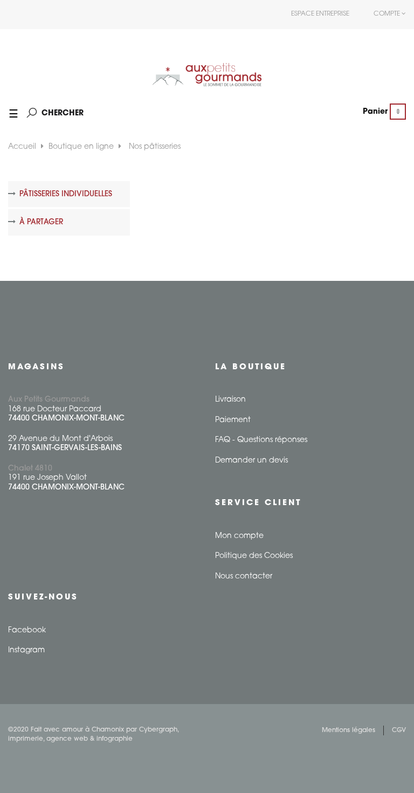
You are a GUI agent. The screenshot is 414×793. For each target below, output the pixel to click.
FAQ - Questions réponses (261, 440)
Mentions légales (348, 730)
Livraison (230, 400)
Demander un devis (251, 461)
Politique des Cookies (254, 556)
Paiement (233, 420)
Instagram (26, 650)
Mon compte (239, 536)
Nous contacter (243, 577)
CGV (399, 730)
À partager (41, 222)
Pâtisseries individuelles (65, 194)
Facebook (27, 630)
